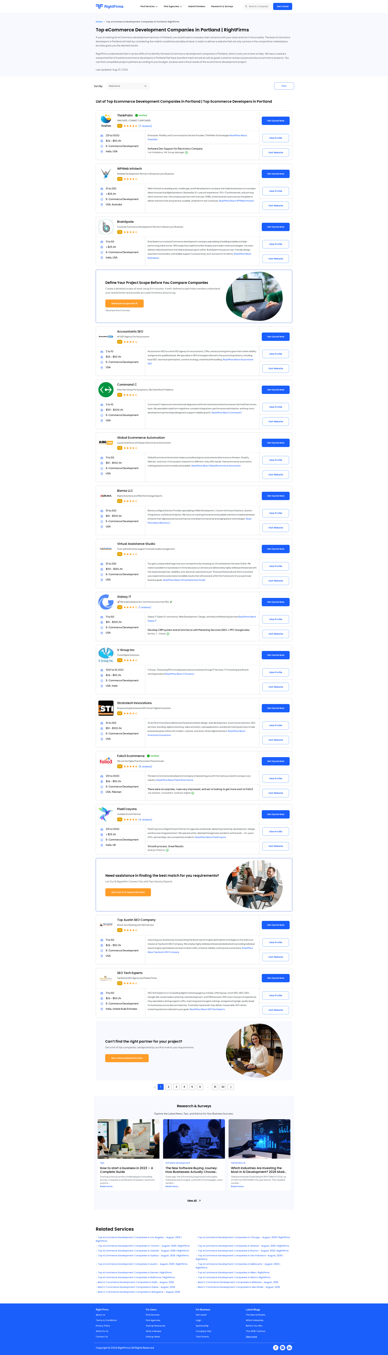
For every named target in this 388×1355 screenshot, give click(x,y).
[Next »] (231, 1087)
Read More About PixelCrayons (210, 837)
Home (99, 21)
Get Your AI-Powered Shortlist (128, 892)
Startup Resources (155, 1325)
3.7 (119, 394)
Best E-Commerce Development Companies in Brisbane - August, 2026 (237, 1282)
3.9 (119, 232)
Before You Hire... (254, 1325)
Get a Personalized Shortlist (127, 1058)
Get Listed (282, 6)
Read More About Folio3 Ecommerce (175, 779)
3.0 (119, 554)
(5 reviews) (145, 766)
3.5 (119, 448)
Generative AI (238, 1162)
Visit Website (275, 152)
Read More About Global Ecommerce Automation (216, 465)
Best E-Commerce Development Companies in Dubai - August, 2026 (136, 1287)
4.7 (119, 125)
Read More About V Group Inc (179, 673)
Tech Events (202, 1336)
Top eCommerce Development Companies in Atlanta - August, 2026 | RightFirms (243, 1245)
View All (192, 1200)
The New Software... (256, 1314)
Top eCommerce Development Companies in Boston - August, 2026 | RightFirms (243, 1250)
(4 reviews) (145, 819)
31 (215, 1087)
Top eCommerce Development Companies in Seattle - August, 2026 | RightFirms (143, 1250)
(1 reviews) (145, 607)
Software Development (178, 1162)
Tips (102, 1162)
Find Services (152, 1314)
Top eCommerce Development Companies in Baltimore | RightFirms (136, 1277)
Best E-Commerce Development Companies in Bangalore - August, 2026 (138, 1291)
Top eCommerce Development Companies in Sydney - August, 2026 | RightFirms (143, 1255)
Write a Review (153, 1331)
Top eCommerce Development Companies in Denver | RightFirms (134, 1272)
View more (251, 1336)
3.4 (119, 713)
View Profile (275, 138)
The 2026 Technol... (256, 1331)
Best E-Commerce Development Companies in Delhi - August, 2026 (135, 1282)
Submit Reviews (196, 6)
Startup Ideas (153, 1336)
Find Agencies (153, 1320)
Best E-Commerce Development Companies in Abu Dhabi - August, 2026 (238, 1287)
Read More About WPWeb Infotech (236, 200)
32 (222, 1087)
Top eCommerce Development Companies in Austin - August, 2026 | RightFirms (142, 1264)
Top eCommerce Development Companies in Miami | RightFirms (233, 1277)
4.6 (119, 766)
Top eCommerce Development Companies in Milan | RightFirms (233, 1272)
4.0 (119, 179)
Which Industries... (255, 1320)
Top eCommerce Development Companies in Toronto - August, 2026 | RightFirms (143, 1245)
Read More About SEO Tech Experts (207, 1009)
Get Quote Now (275, 120)
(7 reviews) (145, 126)
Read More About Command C (227, 412)
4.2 (119, 819)
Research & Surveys (222, 6)
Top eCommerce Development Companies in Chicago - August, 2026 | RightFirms (243, 1237)
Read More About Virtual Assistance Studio (184, 579)
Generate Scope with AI (124, 303)
